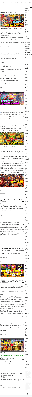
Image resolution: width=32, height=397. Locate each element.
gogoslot (26, 36)
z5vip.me (26, 304)
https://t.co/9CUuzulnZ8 (2, 352)
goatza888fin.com (26, 149)
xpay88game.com (26, 302)
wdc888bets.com (26, 297)
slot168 (25, 265)
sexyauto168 (26, 257)
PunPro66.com (26, 232)
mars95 (25, 188)
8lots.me (26, 99)
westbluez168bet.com (27, 299)
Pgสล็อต (26, 227)
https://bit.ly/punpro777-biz (2, 331)
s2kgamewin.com (26, 249)
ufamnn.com (26, 290)
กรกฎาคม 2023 (26, 90)
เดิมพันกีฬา (26, 358)
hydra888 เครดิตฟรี (27, 158)
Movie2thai (26, 197)
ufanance (26, 291)
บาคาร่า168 (26, 27)
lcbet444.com (26, 177)
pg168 (25, 21)
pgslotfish (26, 224)
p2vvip (25, 210)
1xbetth (25, 97)
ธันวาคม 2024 (26, 77)
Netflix (25, 204)
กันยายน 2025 (26, 70)
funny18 (26, 146)
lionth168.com (26, 178)
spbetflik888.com (26, 268)
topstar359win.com (27, 283)
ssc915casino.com (26, 271)
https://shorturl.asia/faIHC (2, 337)
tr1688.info (26, 284)
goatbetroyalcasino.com (27, 148)
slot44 (25, 23)
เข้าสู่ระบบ (26, 392)
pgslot (25, 13)
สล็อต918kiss (26, 336)
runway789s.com (26, 248)
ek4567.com (26, 134)
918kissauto (26, 100)
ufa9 (25, 287)
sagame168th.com (26, 251)
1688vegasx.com (26, 94)
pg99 (25, 14)
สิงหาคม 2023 (26, 89)
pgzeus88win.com (26, 226)
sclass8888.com (26, 254)
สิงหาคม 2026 (26, 62)
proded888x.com (26, 230)
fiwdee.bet (26, 140)
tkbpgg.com (26, 281)
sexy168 (26, 256)
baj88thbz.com (26, 114)
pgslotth (26, 225)
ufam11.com (26, 289)
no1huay (13, 355)
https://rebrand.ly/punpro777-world (3, 257)
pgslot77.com (21, 355)
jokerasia (26, 35)
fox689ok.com (26, 143)
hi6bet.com (26, 155)
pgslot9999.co (26, 222)
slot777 (25, 33)
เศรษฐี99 (26, 365)
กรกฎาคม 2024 (26, 81)
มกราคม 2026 (26, 67)
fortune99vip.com (26, 142)
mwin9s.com (26, 200)
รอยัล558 (26, 328)
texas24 (25, 278)
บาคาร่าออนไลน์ (26, 320)
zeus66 (25, 305)
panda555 (26, 211)
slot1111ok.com (26, 264)
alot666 (26, 108)
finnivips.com (26, 139)
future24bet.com (26, 147)
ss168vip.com (26, 270)
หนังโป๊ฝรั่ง (26, 351)
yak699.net (26, 303)
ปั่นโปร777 (26, 322)
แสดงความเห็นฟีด (26, 393)
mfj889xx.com (26, 191)
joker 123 (26, 20)
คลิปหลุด (26, 306)
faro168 (26, 137)
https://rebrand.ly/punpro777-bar (3, 189)
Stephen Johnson (2, 201)
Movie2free (26, 196)
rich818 (25, 243)
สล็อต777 (6, 32)
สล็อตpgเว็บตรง (26, 338)
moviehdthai (26, 198)
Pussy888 (26, 236)
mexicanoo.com (26, 190)
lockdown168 (26, 180)
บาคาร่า (26, 318)
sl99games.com (26, 262)
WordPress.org (26, 394)
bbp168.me (26, 115)
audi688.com (26, 110)
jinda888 (26, 165)
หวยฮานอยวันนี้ (26, 354)
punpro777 (5, 84)
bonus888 (26, 124)
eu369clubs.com (26, 136)
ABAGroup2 (4, 355)
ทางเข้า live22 (26, 316)
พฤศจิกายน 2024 (26, 78)
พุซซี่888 (26, 325)
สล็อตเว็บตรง (1, 279)
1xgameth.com (26, 98)
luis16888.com (26, 182)
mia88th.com (26, 192)
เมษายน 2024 (26, 83)
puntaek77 (26, 235)
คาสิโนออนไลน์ (13, 387)
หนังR (25, 347)
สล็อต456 (26, 331)
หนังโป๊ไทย (26, 29)
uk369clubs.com (26, 293)
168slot (25, 95)
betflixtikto (26, 116)
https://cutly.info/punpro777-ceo (3, 87)
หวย (25, 353)
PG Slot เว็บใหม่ (26, 214)
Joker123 (9, 355)
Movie (25, 195)
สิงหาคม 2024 (26, 80)
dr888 (25, 132)
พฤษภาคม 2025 (26, 73)
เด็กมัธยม (26, 357)
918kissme (26, 101)
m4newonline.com (26, 184)
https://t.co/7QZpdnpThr (4, 91)
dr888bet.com (26, 133)
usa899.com (26, 294)
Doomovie (26, 131)
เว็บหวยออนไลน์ (26, 363)
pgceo (25, 216)
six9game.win (26, 261)
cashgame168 (26, 126)
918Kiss (1, 355)
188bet (27, 371)
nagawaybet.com (26, 201)
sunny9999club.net (26, 274)
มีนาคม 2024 (26, 84)
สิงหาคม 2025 (26, 71)
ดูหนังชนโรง (26, 17)
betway (25, 34)
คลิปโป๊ (25, 307)
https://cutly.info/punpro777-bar (3, 190)
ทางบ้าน (26, 315)
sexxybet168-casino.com (27, 255)
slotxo (25, 28)
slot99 (25, 22)
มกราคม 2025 (26, 76)
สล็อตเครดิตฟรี (26, 341)
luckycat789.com (26, 181)
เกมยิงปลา (26, 355)
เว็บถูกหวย (26, 360)
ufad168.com (26, 288)
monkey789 (26, 194)
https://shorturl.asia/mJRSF (2, 260)
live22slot (26, 15)
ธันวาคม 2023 (26, 86)
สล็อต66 (26, 19)
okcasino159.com (26, 208)
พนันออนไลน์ (26, 323)
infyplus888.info (26, 163)
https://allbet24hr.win (27, 31)
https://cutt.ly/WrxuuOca (2, 261)
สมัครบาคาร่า (26, 329)
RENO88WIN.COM (27, 241)
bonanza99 (26, 123)
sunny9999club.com (27, 273)
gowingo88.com (26, 152)
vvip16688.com (26, 296)
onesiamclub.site (26, 209)
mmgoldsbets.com (26, 193)
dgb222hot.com (26, 130)
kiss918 (25, 175)
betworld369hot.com (27, 120)
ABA (2, 355)
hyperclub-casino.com (27, 159)
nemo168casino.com (27, 203)
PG (25, 212)
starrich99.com (26, 272)
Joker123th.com (11, 355)
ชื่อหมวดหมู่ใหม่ (26, 309)
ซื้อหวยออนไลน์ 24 (27, 310)
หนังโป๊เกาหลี (26, 352)
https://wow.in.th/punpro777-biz (3, 334)
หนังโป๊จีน (26, 350)
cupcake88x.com (26, 129)
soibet (25, 267)
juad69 (25, 169)
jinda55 (25, 164)
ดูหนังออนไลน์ (26, 8)
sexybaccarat (26, 12)
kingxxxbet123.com (27, 174)
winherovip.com (26, 300)
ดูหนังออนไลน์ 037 (27, 313)
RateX (25, 239)
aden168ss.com (26, 104)
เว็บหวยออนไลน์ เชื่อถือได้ (27, 364)
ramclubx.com (26, 238)
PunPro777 (1, 197)
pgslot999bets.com (27, 223)
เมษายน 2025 (26, 74)
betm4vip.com (26, 117)
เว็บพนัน (26, 361)
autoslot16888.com (27, 111)
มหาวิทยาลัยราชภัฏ (27, 326)
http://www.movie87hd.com (27, 10)
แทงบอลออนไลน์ (26, 366)
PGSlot (19, 355)
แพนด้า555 (26, 367)
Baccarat (6, 355)
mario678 (26, 187)
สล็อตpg (26, 337)
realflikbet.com (26, 240)
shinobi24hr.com (26, 259)
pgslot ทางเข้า (26, 220)
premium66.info (26, 229)
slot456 (25, 18)
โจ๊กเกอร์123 (26, 368)
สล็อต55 (26, 332)
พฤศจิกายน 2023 (26, 87)
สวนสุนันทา (26, 345)
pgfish (25, 217)
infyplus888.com (26, 162)
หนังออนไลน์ (29, 388)
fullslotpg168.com (26, 145)
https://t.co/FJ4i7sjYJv (2, 194)
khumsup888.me (26, 171)
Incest (25, 161)
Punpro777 (6, 226)
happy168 (26, 153)
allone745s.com (26, 107)
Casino (7, 355)
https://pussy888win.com (27, 11)
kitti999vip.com (26, 176)
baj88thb (26, 113)
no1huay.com (15, 355)
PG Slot (18, 355)
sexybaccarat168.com (27, 258)
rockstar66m (26, 245)
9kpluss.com (26, 102)
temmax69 (26, 277)
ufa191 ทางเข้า (26, 286)
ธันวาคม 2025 (26, 68)
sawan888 (26, 252)
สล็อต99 (26, 26)
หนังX (25, 348)
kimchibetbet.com (26, 172)
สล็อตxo (26, 339)
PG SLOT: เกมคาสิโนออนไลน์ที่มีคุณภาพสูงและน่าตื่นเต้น (7, 358)
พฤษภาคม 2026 (26, 64)
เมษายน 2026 (26, 65)
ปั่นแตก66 (26, 321)
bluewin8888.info (26, 121)
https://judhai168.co (27, 24)
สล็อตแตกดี (26, 344)
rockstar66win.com (27, 246)
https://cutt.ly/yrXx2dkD (2, 193)
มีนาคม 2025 (26, 75)
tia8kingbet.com (26, 280)
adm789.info (26, 105)
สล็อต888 (26, 25)
